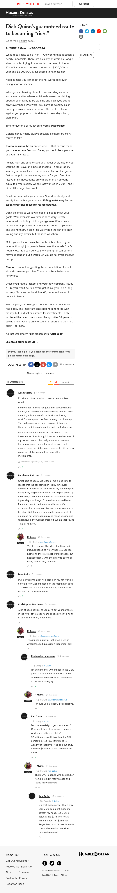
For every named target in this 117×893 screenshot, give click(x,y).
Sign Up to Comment (18, 872)
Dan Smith (24, 574)
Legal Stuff (46, 875)
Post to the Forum (16, 878)
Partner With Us (60, 875)
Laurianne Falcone (28, 475)
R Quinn (22, 48)
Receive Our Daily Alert (19, 866)
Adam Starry (25, 392)
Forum (23, 41)
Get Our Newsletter (17, 860)
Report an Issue (15, 884)
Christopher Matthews (30, 604)
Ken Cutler (37, 716)
